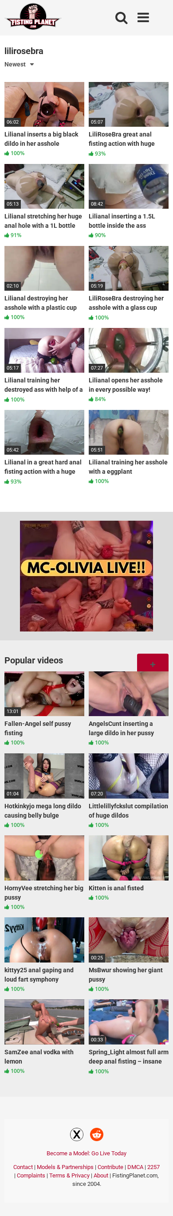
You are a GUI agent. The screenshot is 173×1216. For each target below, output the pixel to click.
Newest (15, 64)
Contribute (110, 1167)
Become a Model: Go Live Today (86, 1153)
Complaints (31, 1175)
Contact (23, 1167)
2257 (153, 1167)
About (101, 1175)
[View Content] (33, 18)
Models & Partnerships (65, 1167)
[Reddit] (96, 1136)
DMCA (135, 1167)
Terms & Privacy (69, 1175)
